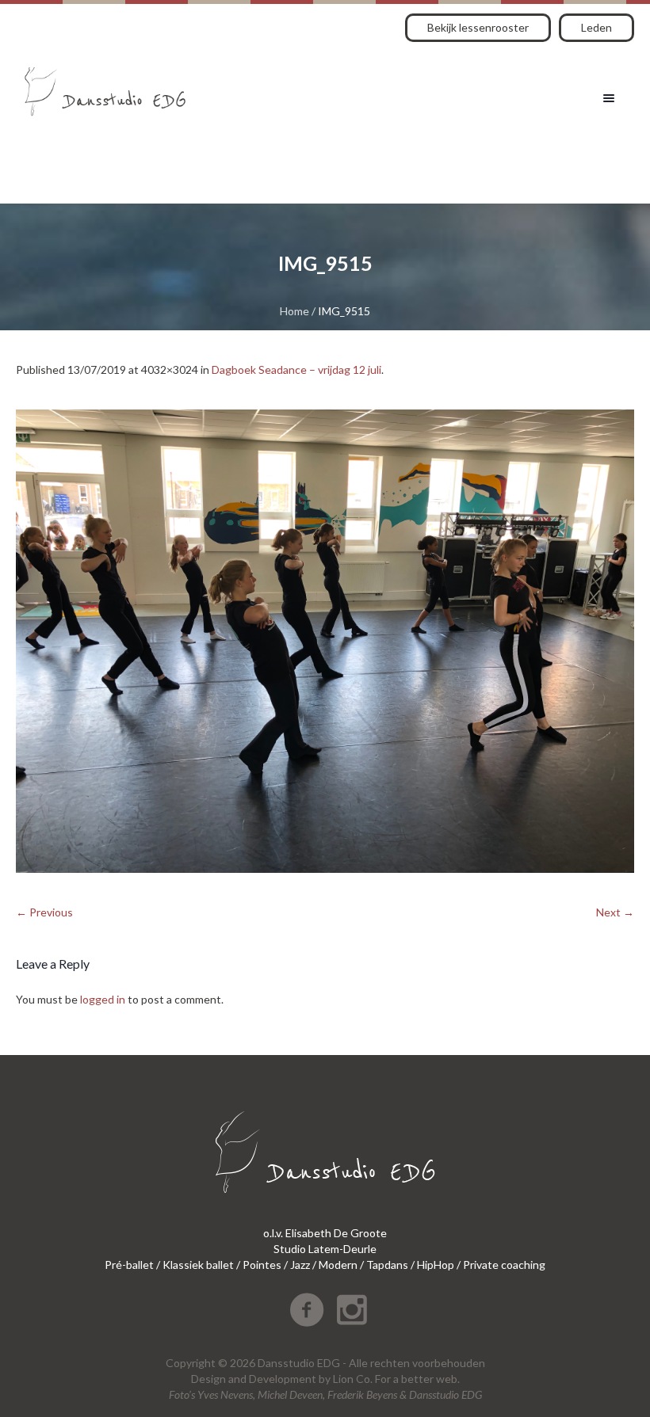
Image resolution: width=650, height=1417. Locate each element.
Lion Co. (353, 1378)
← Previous (44, 912)
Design (208, 1378)
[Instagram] (352, 1310)
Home (294, 311)
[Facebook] (306, 1310)
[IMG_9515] (325, 641)
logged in (102, 999)
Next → (615, 912)
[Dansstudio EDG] (105, 85)
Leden (596, 27)
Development (282, 1378)
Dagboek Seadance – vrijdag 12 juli (296, 369)
